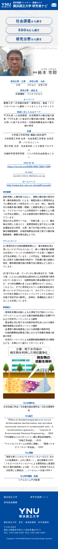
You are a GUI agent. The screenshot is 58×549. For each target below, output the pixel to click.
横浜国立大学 (10, 497)
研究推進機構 (10, 502)
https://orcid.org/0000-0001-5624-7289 (29, 166)
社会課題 (29, 21)
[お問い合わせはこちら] (54, 5)
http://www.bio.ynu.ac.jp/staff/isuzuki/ (29, 185)
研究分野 (29, 39)
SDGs (29, 30)
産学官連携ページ (39, 497)
